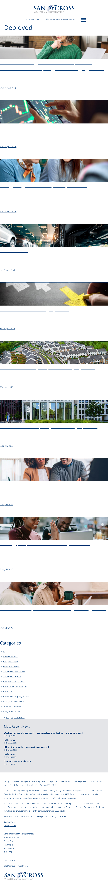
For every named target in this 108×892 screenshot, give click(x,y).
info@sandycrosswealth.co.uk (62, 19)
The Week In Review (12, 706)
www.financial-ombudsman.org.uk (18, 811)
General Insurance (12, 676)
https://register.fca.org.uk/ (37, 794)
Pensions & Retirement (14, 681)
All (4, 651)
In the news (9, 740)
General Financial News (14, 671)
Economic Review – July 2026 (17, 761)
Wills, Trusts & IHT (11, 711)
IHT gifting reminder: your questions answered (26, 747)
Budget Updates (10, 661)
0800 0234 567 (61, 811)
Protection (8, 691)
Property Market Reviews (15, 686)
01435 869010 (35, 19)
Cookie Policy (9, 822)
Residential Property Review (16, 696)
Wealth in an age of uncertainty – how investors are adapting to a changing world (43, 733)
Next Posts (19, 717)
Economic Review (11, 666)
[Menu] (83, 19)
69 (12, 717)
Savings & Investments (13, 701)
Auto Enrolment (10, 656)
